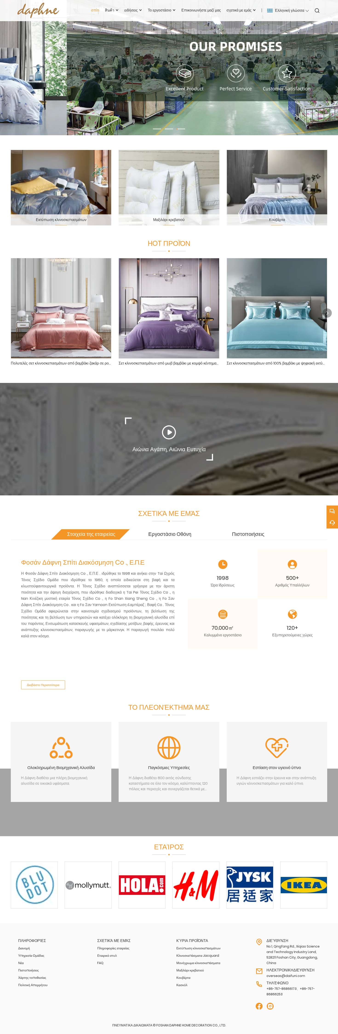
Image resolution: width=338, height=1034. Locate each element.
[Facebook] (259, 1006)
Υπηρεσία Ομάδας (31, 955)
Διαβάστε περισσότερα (43, 685)
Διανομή (24, 948)
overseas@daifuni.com (285, 976)
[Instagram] (270, 1006)
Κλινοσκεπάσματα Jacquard (197, 955)
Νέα (21, 963)
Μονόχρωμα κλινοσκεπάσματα (198, 963)
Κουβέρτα (183, 977)
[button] (157, 128)
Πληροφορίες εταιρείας (113, 948)
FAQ (100, 963)
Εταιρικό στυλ (107, 955)
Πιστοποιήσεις (28, 970)
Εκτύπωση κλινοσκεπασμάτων (198, 948)
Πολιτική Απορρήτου (33, 985)
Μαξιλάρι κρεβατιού (190, 970)
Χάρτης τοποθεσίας (32, 977)
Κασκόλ (181, 985)
